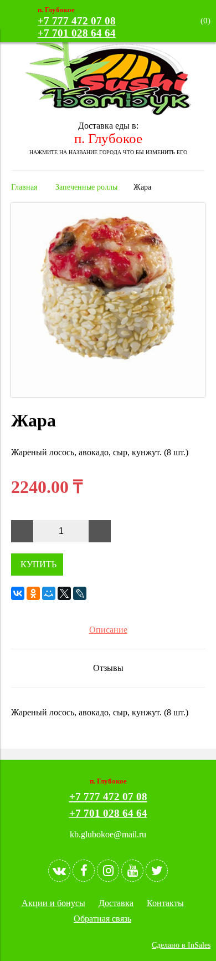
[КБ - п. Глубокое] (108, 112)
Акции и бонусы (53, 903)
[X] (64, 593)
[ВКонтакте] (17, 593)
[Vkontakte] (59, 871)
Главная (24, 186)
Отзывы (108, 668)
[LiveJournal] (79, 593)
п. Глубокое (108, 138)
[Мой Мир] (48, 593)
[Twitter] (157, 871)
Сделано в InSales (181, 944)
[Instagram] (108, 871)
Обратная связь (102, 918)
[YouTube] (132, 871)
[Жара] (108, 394)
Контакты (165, 903)
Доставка (116, 903)
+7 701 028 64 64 (77, 33)
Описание (108, 629)
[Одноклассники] (33, 593)
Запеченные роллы (86, 186)
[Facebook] (84, 871)
